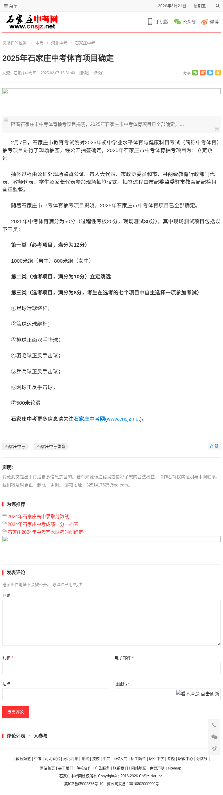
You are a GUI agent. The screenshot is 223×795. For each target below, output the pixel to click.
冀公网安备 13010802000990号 (133, 784)
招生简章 (138, 758)
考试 (85, 758)
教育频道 (23, 758)
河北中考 (59, 43)
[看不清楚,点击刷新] (197, 694)
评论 (6, 595)
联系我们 (120, 768)
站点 (6, 684)
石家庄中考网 (25, 73)
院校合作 (83, 768)
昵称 (7, 657)
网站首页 (47, 768)
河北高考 (70, 758)
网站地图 (138, 768)
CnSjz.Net (147, 776)
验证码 (122, 684)
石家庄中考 (85, 43)
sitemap (174, 768)
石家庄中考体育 (51, 446)
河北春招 (52, 758)
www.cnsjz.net (123, 419)
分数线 (202, 758)
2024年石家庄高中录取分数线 (38, 516)
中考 (39, 43)
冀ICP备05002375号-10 (83, 784)
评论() (98, 73)
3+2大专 (120, 758)
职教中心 (185, 758)
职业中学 (156, 758)
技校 (96, 758)
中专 (106, 758)
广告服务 (102, 768)
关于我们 (65, 768)
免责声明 (157, 768)
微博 (214, 21)
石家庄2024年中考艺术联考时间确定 (45, 532)
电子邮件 (124, 657)
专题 (171, 758)
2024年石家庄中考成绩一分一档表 (43, 524)
